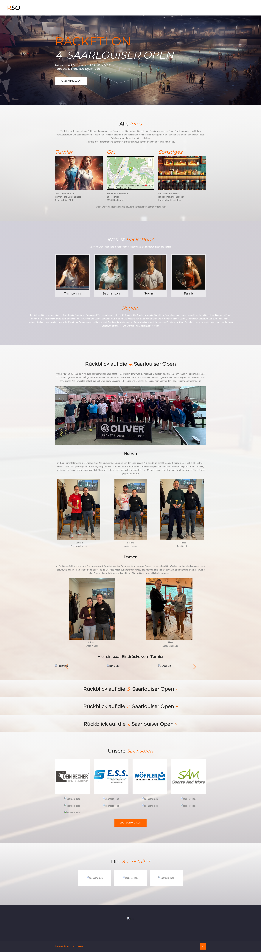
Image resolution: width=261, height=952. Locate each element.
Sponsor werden (130, 822)
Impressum (78, 946)
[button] (66, 665)
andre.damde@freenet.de (154, 206)
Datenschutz (62, 946)
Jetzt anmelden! (71, 81)
